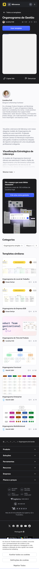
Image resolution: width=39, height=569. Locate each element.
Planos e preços (10, 480)
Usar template (16, 28)
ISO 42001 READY (14, 489)
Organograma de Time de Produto (15, 338)
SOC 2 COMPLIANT (15, 494)
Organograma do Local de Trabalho (15, 279)
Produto (6, 449)
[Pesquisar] (30, 4)
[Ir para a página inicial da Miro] (4, 4)
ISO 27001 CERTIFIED (27, 489)
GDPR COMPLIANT (27, 494)
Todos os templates (13, 12)
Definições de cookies (19, 560)
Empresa (7, 474)
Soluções (7, 455)
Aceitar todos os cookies (19, 554)
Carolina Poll (10, 341)
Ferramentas (8, 461)
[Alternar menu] (34, 4)
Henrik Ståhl (10, 370)
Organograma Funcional (11, 367)
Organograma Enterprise (12, 397)
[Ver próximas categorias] (36, 246)
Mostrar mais (8, 172)
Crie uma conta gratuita (19, 195)
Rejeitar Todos (20, 565)
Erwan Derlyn (10, 282)
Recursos (7, 468)
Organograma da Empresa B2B (14, 308)
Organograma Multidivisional (13, 426)
